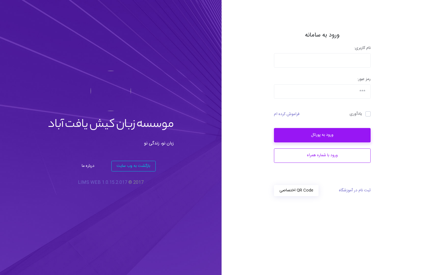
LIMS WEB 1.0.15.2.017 (102, 182)
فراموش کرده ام (287, 114)
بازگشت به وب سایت (133, 166)
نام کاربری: (362, 48)
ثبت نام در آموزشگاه (355, 191)
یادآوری (356, 114)
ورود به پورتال (322, 134)
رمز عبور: (364, 79)
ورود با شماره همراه (322, 155)
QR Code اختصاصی (296, 190)
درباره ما (88, 166)
